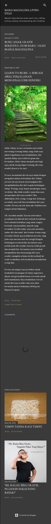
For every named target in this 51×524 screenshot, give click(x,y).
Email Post (15, 300)
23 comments (17, 497)
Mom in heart (16, 304)
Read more (40, 57)
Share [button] (7, 58)
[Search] (44, 4)
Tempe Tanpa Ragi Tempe (23, 426)
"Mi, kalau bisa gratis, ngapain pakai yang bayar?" (22, 488)
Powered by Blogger (27, 515)
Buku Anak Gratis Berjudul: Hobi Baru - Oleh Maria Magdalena (25, 45)
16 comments (16, 431)
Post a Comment (18, 58)
